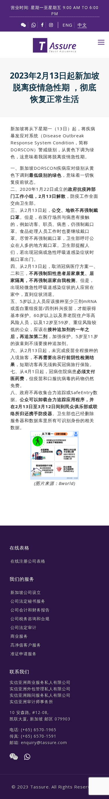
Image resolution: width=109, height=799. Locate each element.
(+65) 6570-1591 (38, 736)
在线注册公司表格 (27, 561)
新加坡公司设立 (25, 592)
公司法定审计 (23, 627)
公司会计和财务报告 (30, 610)
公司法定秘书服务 (27, 601)
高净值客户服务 (25, 645)
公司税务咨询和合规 (30, 618)
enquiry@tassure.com (44, 742)
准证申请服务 (23, 653)
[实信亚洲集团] (54, 44)
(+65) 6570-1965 (38, 729)
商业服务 (19, 636)
